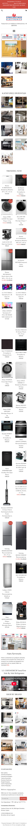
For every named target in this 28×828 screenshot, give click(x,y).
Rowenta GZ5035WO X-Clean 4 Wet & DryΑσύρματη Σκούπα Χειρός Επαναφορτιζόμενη (7, 512)
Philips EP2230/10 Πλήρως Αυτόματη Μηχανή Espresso (21, 624)
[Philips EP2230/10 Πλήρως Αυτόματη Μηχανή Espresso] (21, 611)
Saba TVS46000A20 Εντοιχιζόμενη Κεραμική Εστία (7, 353)
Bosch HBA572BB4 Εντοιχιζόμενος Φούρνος (21, 354)
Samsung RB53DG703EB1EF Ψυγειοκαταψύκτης (21, 555)
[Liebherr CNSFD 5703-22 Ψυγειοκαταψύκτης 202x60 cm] (7, 575)
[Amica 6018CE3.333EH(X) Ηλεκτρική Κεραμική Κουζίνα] (21, 429)
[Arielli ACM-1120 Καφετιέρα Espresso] (7, 234)
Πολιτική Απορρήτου (6, 774)
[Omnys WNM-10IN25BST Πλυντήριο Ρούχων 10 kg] (7, 400)
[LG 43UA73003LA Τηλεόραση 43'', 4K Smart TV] (21, 287)
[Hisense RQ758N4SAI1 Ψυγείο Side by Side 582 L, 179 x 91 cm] (7, 260)
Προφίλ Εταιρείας (5, 782)
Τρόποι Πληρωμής (6, 785)
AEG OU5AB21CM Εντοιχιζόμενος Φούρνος (21, 577)
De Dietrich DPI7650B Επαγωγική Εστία (21, 262)
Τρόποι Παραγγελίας (6, 783)
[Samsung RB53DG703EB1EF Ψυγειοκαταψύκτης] (21, 536)
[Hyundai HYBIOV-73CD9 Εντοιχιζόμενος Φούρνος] (7, 426)
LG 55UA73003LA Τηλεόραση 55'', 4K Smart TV (7, 294)
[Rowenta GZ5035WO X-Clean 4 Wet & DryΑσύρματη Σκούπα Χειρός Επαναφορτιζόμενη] (7, 493)
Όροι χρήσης (4, 772)
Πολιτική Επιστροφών (6, 776)
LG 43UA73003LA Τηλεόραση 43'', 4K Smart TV (21, 294)
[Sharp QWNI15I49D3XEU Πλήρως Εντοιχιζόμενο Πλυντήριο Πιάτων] (7, 608)
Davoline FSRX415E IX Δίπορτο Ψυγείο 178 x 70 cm (21, 332)
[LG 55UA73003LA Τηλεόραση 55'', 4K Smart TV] (7, 287)
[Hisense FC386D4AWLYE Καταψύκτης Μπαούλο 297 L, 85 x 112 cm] (7, 179)
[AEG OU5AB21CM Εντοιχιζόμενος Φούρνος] (21, 567)
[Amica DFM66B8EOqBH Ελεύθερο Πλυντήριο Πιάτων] (7, 459)
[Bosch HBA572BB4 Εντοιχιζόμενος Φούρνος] (21, 345)
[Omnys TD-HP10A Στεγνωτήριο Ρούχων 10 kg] (7, 370)
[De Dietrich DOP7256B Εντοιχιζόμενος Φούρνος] (21, 180)
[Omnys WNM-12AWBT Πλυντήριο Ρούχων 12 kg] (7, 207)
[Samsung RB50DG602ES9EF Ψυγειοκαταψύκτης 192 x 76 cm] (7, 534)
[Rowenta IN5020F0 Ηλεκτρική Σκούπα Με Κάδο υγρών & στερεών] (21, 456)
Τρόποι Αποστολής (6, 778)
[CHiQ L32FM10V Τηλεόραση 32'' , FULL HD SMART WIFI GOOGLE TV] (7, 305)
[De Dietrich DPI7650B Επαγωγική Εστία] (21, 254)
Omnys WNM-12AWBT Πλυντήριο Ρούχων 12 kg (7, 219)
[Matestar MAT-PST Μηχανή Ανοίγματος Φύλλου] (21, 398)
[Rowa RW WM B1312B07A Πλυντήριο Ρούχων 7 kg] (21, 207)
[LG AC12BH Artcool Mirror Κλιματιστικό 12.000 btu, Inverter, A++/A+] (21, 482)
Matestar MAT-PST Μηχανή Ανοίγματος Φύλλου (21, 407)
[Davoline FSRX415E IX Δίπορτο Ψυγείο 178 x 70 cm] (21, 315)
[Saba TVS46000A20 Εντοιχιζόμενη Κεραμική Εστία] (7, 344)
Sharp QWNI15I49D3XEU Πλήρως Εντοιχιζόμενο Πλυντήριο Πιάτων (7, 621)
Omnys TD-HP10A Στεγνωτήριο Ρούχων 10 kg (7, 381)
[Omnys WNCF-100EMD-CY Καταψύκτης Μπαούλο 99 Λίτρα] (21, 370)
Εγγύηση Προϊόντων (6, 780)
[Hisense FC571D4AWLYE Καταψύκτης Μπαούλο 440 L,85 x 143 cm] (21, 231)
